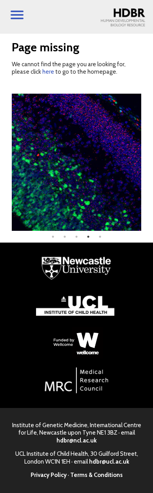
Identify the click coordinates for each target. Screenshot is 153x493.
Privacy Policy (49, 474)
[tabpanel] (76, 162)
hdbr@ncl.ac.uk (76, 440)
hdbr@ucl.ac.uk (109, 461)
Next (147, 162)
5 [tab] (100, 237)
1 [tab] (53, 237)
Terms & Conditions (96, 474)
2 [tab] (65, 237)
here (48, 71)
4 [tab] (88, 237)
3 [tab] (76, 237)
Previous (6, 162)
